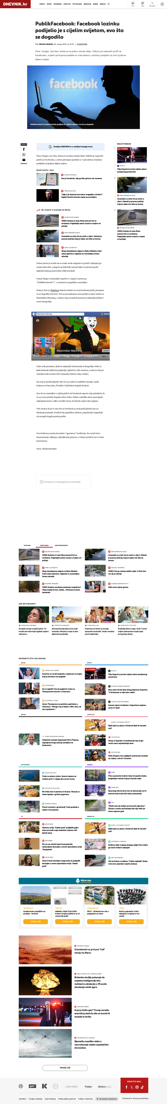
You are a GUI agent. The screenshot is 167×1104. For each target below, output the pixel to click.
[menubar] (162, 4)
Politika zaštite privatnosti (67, 1099)
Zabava (103, 4)
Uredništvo (22, 1099)
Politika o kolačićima (85, 1099)
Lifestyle (67, 4)
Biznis (95, 4)
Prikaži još (65, 1068)
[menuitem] (162, 4)
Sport (49, 4)
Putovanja (77, 4)
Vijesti (42, 4)
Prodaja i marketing (35, 1099)
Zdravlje (87, 4)
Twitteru (55, 290)
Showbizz (58, 4)
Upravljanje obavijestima (108, 1099)
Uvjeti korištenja (50, 1099)
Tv (109, 4)
